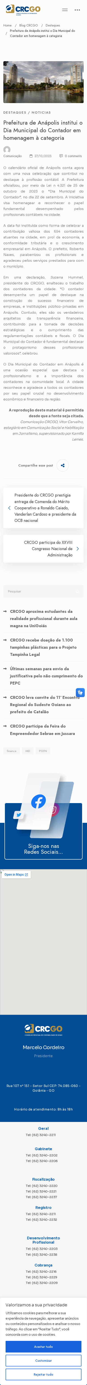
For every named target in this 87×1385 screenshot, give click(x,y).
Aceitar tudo (43, 1346)
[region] (43, 1341)
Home (7, 25)
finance (12, 751)
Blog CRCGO (28, 25)
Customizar (43, 1360)
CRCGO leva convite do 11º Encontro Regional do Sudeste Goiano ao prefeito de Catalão (45, 705)
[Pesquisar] (43, 591)
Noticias (41, 112)
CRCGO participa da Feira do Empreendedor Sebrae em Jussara (42, 729)
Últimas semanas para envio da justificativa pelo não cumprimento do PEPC (46, 676)
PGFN (43, 751)
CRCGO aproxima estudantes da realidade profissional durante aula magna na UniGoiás (43, 619)
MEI (27, 751)
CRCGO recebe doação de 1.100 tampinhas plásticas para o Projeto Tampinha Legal (43, 647)
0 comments (73, 156)
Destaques (53, 25)
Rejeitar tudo (43, 1374)
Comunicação (12, 156)
